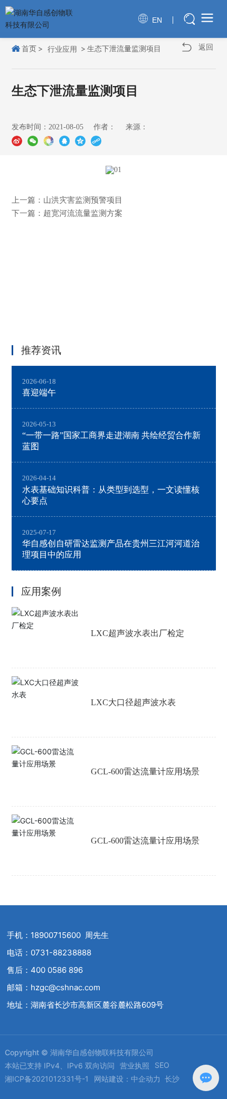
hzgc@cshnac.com (65, 987)
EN (157, 20)
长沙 (172, 1078)
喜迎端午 (39, 392)
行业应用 (62, 48)
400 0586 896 (57, 970)
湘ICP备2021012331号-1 (47, 1078)
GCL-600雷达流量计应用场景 (145, 771)
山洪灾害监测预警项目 (82, 200)
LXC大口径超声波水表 (133, 702)
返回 (205, 46)
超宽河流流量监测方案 (82, 213)
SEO (162, 1064)
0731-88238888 (61, 953)
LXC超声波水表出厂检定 (137, 633)
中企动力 (145, 1078)
